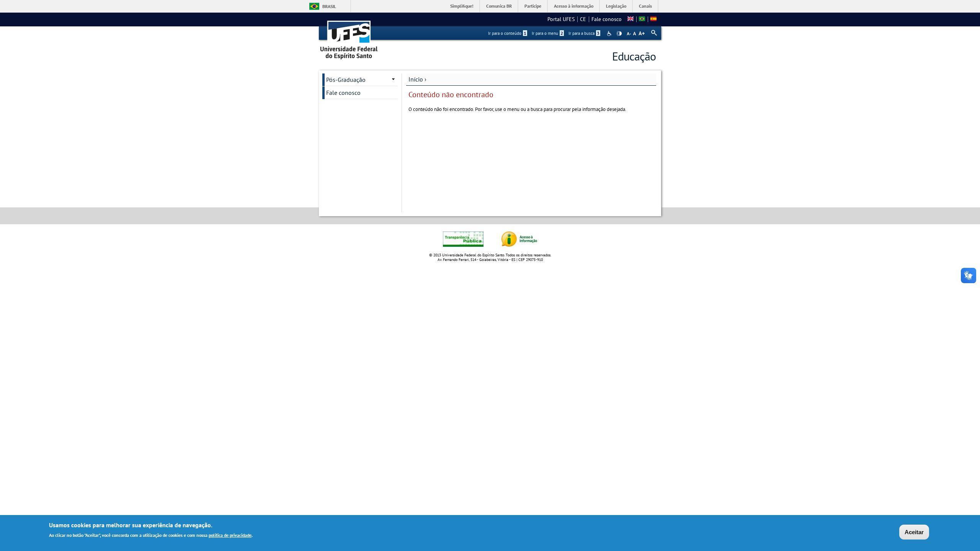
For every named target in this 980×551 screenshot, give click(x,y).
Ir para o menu (547, 33)
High (619, 33)
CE (583, 19)
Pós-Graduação (346, 79)
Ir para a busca (583, 33)
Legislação (616, 6)
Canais (645, 6)
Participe (532, 6)
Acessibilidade (610, 33)
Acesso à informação (573, 6)
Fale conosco (606, 19)
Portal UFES (561, 19)
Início (415, 79)
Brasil (329, 6)
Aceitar (914, 532)
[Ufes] (349, 37)
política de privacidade (230, 535)
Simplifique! (462, 6)
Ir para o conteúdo (507, 33)
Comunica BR (499, 6)
